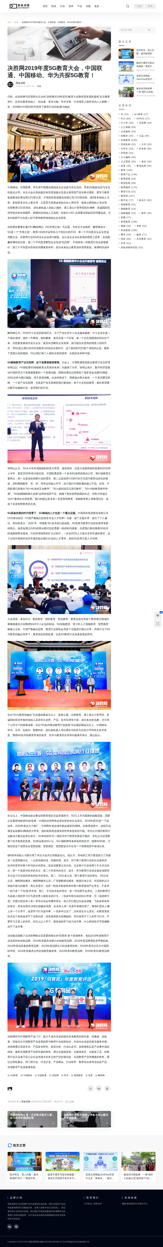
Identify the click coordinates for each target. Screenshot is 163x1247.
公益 (144, 136)
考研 (142, 226)
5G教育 (14, 1075)
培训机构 (128, 144)
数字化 (127, 200)
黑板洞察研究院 (132, 247)
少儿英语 (128, 161)
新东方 (145, 200)
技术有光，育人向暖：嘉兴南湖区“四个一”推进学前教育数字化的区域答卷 (145, 52)
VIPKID (143, 118)
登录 (150, 6)
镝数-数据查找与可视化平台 (135, 1203)
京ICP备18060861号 (53, 1242)
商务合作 (98, 1203)
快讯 (53, 6)
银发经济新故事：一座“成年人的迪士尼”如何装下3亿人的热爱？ (145, 90)
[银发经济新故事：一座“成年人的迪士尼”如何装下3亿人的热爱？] (126, 92)
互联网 (145, 123)
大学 (146, 144)
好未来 (145, 149)
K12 (126, 118)
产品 (79, 6)
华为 (66, 1075)
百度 (90, 1075)
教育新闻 (128, 179)
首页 (45, 6)
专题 (88, 6)
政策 (126, 166)
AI (125, 114)
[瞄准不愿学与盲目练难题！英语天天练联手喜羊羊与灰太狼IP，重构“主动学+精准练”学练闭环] (126, 66)
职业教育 (129, 230)
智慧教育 (78, 1075)
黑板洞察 (20, 83)
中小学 (127, 123)
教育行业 (128, 191)
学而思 (127, 153)
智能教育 (128, 209)
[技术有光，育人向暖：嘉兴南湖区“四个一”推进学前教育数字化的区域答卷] (126, 54)
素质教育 (129, 222)
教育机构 (128, 183)
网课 (126, 226)
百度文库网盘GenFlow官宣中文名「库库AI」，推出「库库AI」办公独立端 (145, 77)
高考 (126, 243)
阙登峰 (101, 1075)
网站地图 (40, 1242)
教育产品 (129, 174)
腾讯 (126, 234)
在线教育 (129, 140)
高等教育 (144, 239)
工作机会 (88, 1203)
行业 (62, 6)
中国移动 (27, 1075)
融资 (142, 234)
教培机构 (144, 166)
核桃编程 (128, 213)
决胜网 (55, 1075)
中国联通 (42, 1075)
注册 (139, 6)
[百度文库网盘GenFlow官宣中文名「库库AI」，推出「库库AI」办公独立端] (126, 79)
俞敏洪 (127, 136)
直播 (126, 217)
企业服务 (128, 131)
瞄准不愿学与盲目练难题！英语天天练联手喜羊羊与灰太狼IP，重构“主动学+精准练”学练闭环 (145, 65)
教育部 (128, 196)
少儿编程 (128, 157)
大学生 (127, 149)
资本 (71, 6)
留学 (146, 213)
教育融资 (129, 187)
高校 (126, 239)
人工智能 (128, 127)
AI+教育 (141, 114)
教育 (127, 170)
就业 (146, 161)
